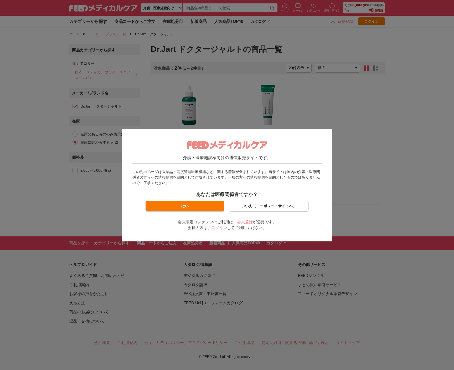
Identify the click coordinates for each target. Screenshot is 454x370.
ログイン (219, 227)
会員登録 (245, 222)
